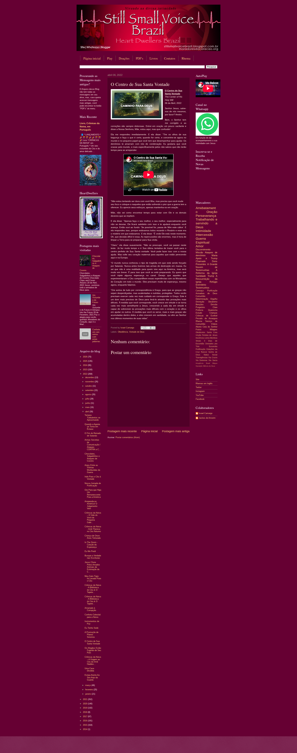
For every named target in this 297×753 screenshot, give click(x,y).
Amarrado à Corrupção (90, 609)
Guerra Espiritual (202, 240)
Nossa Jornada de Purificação (93, 484)
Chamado (201, 261)
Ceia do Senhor (210, 327)
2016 (85, 720)
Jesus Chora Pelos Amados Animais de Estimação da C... (92, 567)
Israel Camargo (205, 413)
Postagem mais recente (122, 431)
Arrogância (199, 363)
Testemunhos (202, 287)
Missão (199, 252)
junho (88, 403)
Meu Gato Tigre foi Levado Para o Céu (93, 578)
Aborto (199, 327)
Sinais (198, 341)
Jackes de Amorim (207, 418)
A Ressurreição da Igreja (206, 279)
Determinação (202, 299)
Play (109, 58)
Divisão (214, 304)
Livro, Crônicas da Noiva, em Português (89, 126)
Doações (124, 58)
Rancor (204, 352)
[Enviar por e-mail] (142, 327)
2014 (85, 729)
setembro (89, 390)
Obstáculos (200, 332)
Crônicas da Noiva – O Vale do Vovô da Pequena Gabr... (93, 518)
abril (87, 411)
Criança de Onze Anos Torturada (93, 537)
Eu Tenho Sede (91, 628)
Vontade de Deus (136, 332)
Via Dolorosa (201, 360)
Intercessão (204, 234)
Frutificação (200, 349)
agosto (88, 394)
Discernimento (203, 249)
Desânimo (212, 302)
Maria (214, 255)
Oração (212, 212)
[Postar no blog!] (145, 327)
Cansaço (200, 290)
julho (87, 399)
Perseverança (206, 215)
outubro (89, 386)
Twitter (199, 387)
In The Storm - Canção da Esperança (91, 544)
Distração (200, 302)
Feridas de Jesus (209, 335)
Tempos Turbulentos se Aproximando (92, 417)
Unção (198, 335)
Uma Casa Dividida (89, 669)
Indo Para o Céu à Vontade (93, 477)
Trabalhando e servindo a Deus (206, 223)
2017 (85, 716)
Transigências (202, 357)
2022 (85, 374)
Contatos (169, 58)
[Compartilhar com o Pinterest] (153, 327)
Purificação (212, 290)
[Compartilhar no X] (148, 327)
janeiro (88, 694)
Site (197, 379)
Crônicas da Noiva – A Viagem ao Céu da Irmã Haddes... (93, 660)
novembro (90, 381)
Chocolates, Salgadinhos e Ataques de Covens (92, 457)
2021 (85, 699)
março (88, 685)
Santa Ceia (212, 332)
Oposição (199, 366)
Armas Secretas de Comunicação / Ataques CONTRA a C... (93, 445)
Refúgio (213, 281)
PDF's (139, 58)
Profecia (199, 310)
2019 (85, 708)
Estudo (199, 313)
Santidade (201, 276)
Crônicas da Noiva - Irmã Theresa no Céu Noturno (93, 528)
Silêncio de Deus (209, 366)
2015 (85, 725)
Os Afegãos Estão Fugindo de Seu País (93, 650)
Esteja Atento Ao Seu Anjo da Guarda (92, 677)
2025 (85, 361)
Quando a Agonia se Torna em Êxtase (92, 426)
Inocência (200, 338)
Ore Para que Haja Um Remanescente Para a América (93, 493)
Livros (154, 58)
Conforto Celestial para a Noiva (93, 615)
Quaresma (212, 310)
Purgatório (200, 307)
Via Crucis (212, 357)
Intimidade (203, 231)
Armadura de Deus (206, 293)
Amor (200, 246)
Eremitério (201, 284)
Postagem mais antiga (175, 431)
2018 (85, 712)
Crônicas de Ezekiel (206, 315)
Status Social (210, 355)
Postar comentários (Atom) (128, 437)
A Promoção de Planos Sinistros (91, 634)
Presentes (201, 264)
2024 (85, 365)
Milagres (213, 329)
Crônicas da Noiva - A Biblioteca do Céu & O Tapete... (93, 588)
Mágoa (214, 363)
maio (87, 407)
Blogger (173, 747)
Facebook (200, 399)
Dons (214, 261)
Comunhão (200, 296)
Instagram (200, 391)
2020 (85, 703)
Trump (211, 276)
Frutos (198, 329)
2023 (85, 369)
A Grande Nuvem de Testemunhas (206, 267)
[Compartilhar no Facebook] (151, 327)
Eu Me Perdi (90, 551)
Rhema (186, 58)
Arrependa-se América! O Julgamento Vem (91, 505)
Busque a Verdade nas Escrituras (93, 556)
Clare (215, 307)
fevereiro (89, 689)
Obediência (123, 332)
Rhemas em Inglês (204, 383)
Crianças (213, 313)
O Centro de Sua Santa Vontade (92, 642)
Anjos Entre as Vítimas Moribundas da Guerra (92, 468)
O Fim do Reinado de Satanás (93, 434)
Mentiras (213, 338)
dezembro (90, 377)
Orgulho (213, 299)
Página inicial (92, 58)
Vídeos (214, 324)
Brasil (208, 363)
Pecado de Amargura (206, 318)
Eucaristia (213, 346)
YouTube (200, 395)
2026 (85, 357)
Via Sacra (213, 360)
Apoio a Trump (206, 258)
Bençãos (200, 304)
